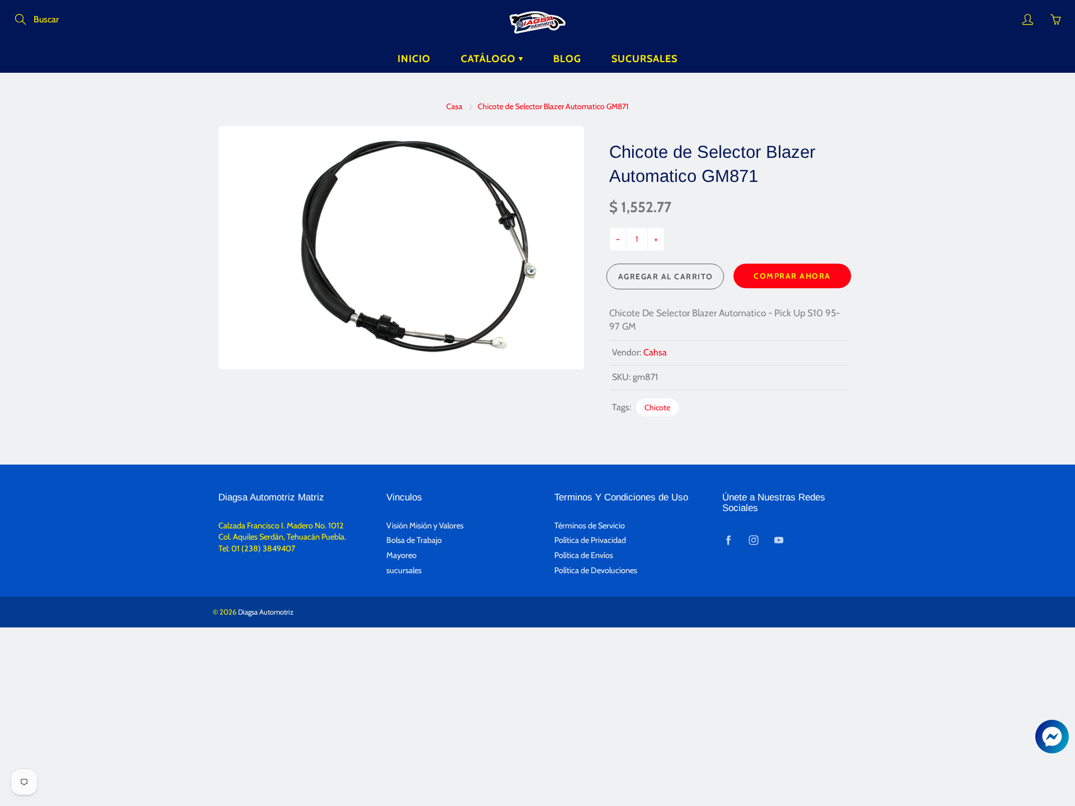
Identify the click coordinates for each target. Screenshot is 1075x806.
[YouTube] (778, 540)
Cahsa (655, 352)
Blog (567, 59)
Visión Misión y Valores (425, 526)
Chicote (657, 407)
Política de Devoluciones (595, 570)
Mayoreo (401, 555)
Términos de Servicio (589, 526)
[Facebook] (728, 540)
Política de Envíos (583, 555)
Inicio (414, 59)
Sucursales (644, 59)
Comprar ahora (792, 276)
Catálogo (489, 59)
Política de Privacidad (590, 540)
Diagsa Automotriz (265, 611)
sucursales (404, 570)
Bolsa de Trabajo (414, 540)
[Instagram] (753, 540)
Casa (454, 106)
